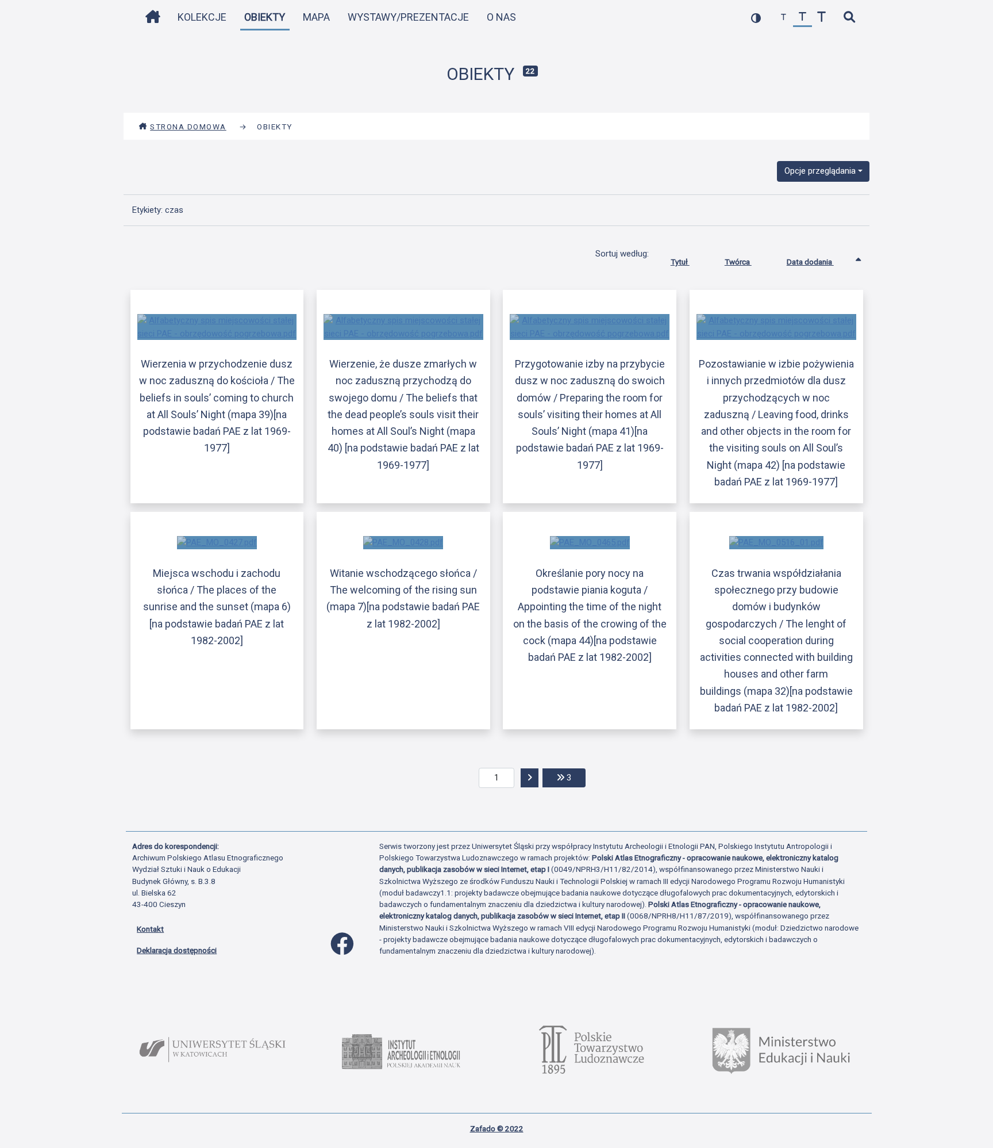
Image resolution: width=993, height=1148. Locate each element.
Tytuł (680, 261)
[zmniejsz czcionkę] (783, 17)
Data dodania (810, 261)
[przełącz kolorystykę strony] (755, 17)
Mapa (316, 17)
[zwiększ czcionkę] (821, 17)
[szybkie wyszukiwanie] (849, 17)
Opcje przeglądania (820, 171)
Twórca (738, 261)
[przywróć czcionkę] (802, 17)
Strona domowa (188, 126)
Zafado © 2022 (497, 1128)
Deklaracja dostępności (177, 950)
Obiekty (264, 17)
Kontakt (150, 928)
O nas (501, 17)
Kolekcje (202, 17)
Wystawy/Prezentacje (408, 17)
